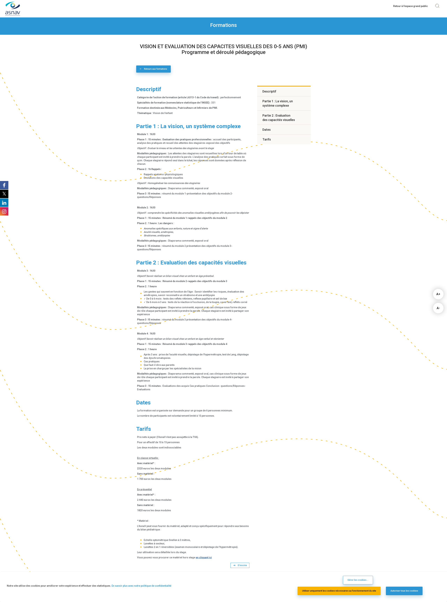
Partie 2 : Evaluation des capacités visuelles (278, 118)
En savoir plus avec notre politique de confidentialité (141, 585)
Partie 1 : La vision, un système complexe (277, 103)
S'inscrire (242, 565)
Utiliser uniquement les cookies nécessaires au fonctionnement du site (339, 590)
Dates (266, 129)
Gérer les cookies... (357, 580)
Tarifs (266, 139)
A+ (438, 294)
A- (438, 308)
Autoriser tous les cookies (404, 590)
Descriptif (269, 91)
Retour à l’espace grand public (410, 6)
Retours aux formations (155, 69)
